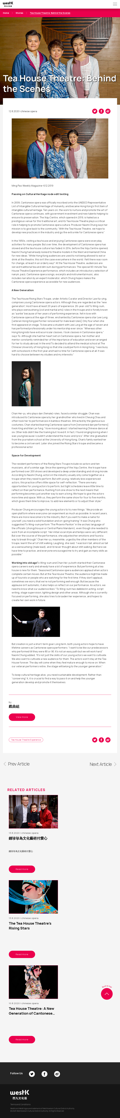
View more (22, 717)
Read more (22, 869)
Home (6, 13)
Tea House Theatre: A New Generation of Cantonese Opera (31, 1013)
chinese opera (29, 111)
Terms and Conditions (20, 1104)
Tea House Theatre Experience (26, 739)
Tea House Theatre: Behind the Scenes (50, 13)
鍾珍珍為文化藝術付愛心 (28, 838)
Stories (19, 13)
